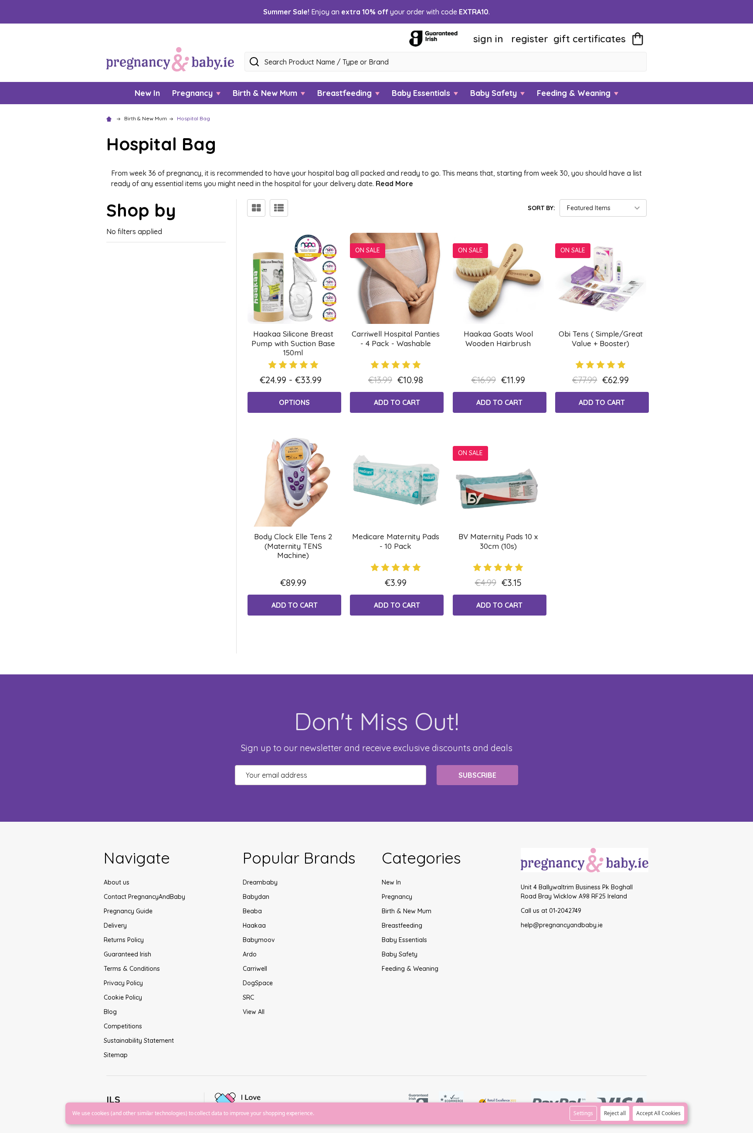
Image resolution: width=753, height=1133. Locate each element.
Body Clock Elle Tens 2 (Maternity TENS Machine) (293, 546)
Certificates (589, 39)
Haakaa (254, 925)
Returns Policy (124, 940)
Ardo (250, 954)
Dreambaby (260, 882)
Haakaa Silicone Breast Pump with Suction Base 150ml (293, 343)
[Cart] (637, 38)
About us (116, 882)
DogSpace (258, 983)
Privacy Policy (123, 983)
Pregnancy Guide (128, 911)
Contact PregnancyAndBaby (144, 897)
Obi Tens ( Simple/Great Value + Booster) (601, 338)
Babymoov (259, 940)
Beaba (252, 911)
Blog (110, 1012)
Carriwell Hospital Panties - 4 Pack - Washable (396, 338)
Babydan (256, 897)
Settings (583, 1113)
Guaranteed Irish (127, 954)
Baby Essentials (422, 93)
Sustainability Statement (139, 1041)
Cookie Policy (123, 997)
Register (529, 39)
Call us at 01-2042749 (551, 911)
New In (147, 93)
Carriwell (255, 969)
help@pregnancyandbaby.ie (562, 925)
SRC (248, 997)
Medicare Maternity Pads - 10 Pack (395, 541)
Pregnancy (193, 93)
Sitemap (116, 1055)
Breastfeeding (345, 93)
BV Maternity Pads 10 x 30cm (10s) (498, 541)
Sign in (488, 39)
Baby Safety (494, 93)
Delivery (115, 925)
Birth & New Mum (266, 93)
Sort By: (541, 208)
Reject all (615, 1113)
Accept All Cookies (658, 1113)
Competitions (123, 1026)
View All (254, 1012)
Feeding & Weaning (575, 93)
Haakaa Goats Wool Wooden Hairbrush (498, 338)
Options (294, 402)
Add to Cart (397, 402)
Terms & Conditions (132, 969)
